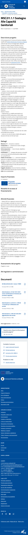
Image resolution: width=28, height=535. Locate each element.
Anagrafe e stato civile (6, 414)
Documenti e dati (5, 404)
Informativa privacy (5, 492)
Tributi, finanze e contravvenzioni (9, 435)
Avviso (2, 445)
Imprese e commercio (6, 428)
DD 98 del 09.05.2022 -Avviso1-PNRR (11, 284)
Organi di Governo (5, 393)
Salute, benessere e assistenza (8, 433)
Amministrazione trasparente (8, 490)
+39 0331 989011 (9, 468)
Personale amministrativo (7, 402)
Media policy (21, 521)
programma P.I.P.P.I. (15, 62)
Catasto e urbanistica (6, 419)
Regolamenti (4, 503)
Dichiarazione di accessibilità (8, 496)
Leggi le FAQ (4, 478)
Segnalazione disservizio (7, 485)
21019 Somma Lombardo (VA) (8, 463)
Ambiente (3, 412)
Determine (3, 501)
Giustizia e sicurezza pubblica (8, 426)
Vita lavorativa (4, 437)
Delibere (3, 499)
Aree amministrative (6, 397)
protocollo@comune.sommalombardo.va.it (14, 466)
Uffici (2, 391)
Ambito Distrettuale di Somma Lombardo (17, 42)
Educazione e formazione (7, 424)
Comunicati (3, 448)
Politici (2, 400)
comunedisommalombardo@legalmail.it (12, 465)
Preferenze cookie (5, 521)
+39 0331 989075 (7, 470)
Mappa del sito (13, 521)
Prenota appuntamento (6, 483)
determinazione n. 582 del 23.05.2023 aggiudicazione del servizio (11, 314)
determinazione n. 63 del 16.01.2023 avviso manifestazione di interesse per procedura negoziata (11, 293)
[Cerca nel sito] (24, 6)
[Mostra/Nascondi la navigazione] (2, 6)
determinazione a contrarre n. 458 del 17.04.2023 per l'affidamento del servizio (11, 304)
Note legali (3, 494)
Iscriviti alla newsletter (6, 487)
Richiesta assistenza (6, 480)
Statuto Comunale (5, 506)
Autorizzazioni (4, 417)
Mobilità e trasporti (5, 430)
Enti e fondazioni (5, 395)
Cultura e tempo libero (6, 421)
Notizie (2, 450)
